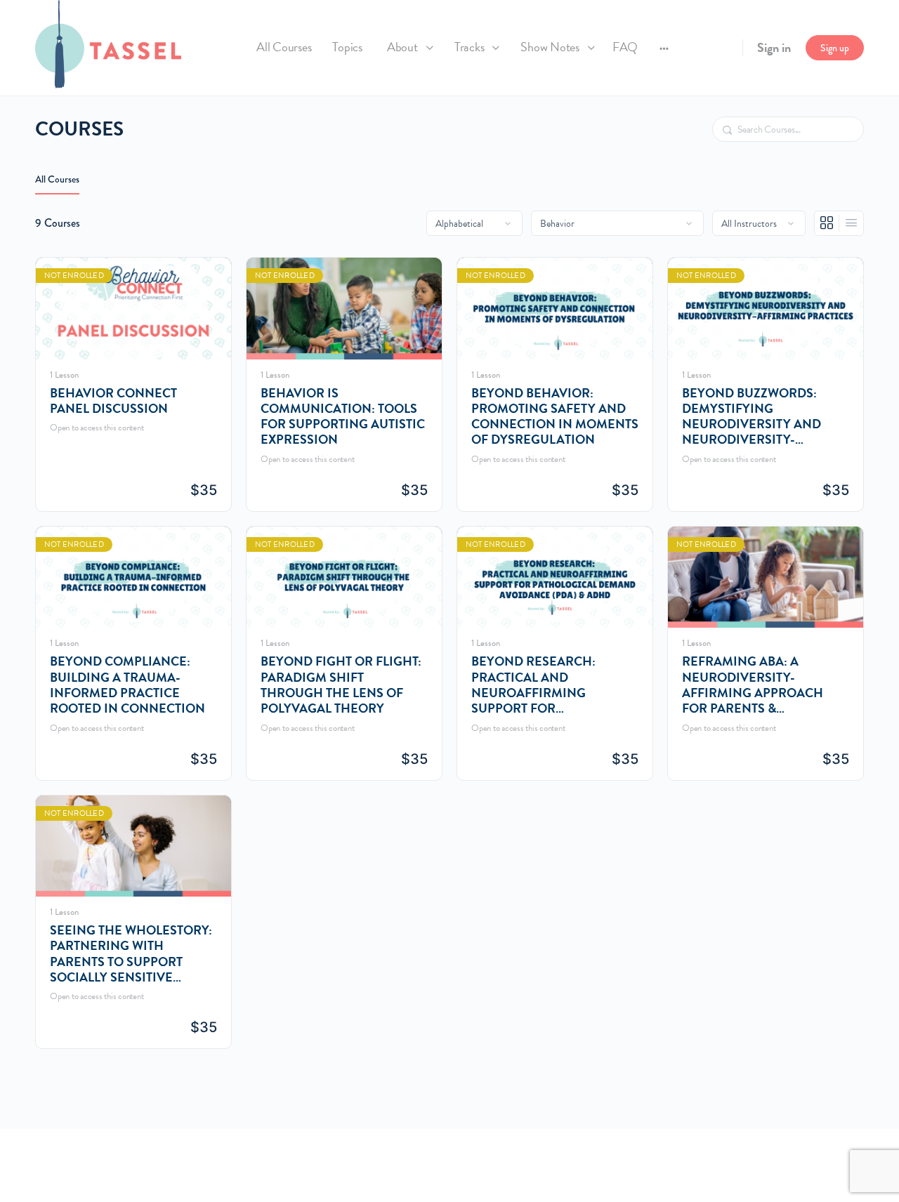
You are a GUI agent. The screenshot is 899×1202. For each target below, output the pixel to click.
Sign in (774, 47)
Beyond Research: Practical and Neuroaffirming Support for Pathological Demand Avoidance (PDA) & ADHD (551, 685)
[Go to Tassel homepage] (108, 45)
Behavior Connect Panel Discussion (113, 401)
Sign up (834, 48)
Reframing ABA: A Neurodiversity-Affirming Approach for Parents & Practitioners (752, 685)
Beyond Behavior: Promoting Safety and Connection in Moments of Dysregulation (554, 416)
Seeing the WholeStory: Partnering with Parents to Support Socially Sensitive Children (131, 954)
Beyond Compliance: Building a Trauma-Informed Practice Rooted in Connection (127, 685)
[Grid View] (827, 223)
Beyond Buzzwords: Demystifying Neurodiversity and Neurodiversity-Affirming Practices (751, 416)
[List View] (851, 223)
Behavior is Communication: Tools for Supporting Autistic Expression (343, 416)
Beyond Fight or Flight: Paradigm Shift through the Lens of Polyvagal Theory (341, 685)
